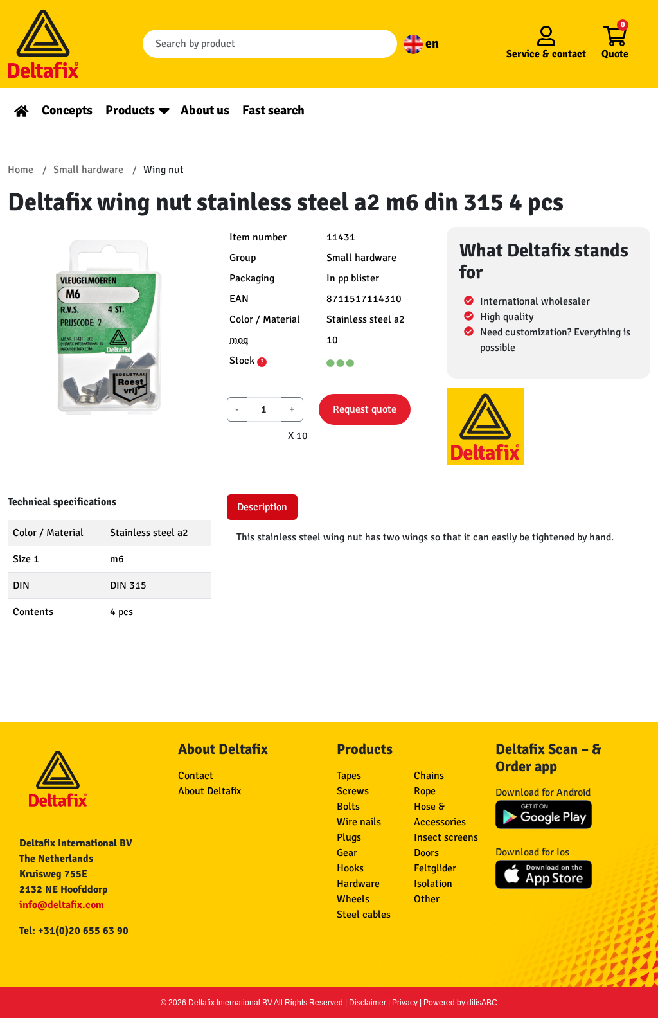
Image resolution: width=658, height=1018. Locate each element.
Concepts (67, 110)
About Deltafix (209, 791)
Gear (347, 852)
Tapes (349, 775)
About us (205, 110)
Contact (195, 775)
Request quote (364, 409)
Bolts (348, 806)
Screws (353, 791)
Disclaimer (367, 1002)
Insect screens (446, 837)
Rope (425, 791)
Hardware (358, 883)
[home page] (21, 110)
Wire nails (359, 822)
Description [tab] (262, 507)
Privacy (405, 1002)
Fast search (273, 110)
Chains (429, 775)
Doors (426, 852)
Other (427, 899)
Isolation (433, 883)
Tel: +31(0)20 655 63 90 (74, 930)
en (431, 43)
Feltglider (435, 868)
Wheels (353, 899)
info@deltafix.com (61, 904)
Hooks (350, 868)
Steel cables (364, 914)
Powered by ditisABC (460, 1002)
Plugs (349, 837)
